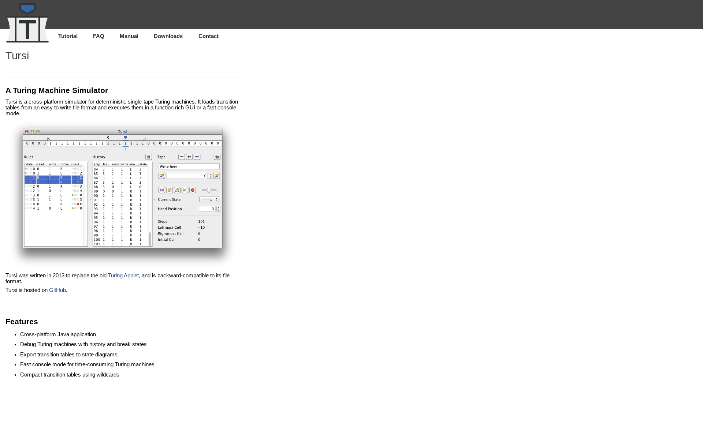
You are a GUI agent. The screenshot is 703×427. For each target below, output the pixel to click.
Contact (208, 36)
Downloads (168, 36)
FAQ (98, 36)
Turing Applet (123, 275)
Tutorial (68, 36)
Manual (129, 36)
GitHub (57, 290)
